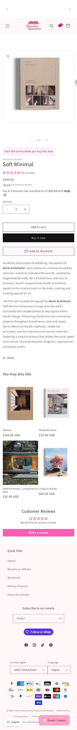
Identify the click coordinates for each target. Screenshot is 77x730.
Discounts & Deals (18, 594)
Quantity (7, 201)
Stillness (7, 430)
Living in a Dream (48, 488)
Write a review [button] (38, 533)
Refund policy (63, 710)
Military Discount (17, 586)
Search (11, 560)
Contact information (29, 722)
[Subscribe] (60, 618)
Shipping (7, 184)
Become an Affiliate (19, 569)
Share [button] (10, 357)
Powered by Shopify (44, 710)
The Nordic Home (47, 430)
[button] (7, 26)
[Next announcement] (70, 9)
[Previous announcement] (7, 9)
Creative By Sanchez (24, 710)
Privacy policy (21, 716)
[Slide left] (30, 140)
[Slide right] (47, 140)
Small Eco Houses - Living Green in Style (20, 490)
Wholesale (13, 577)
